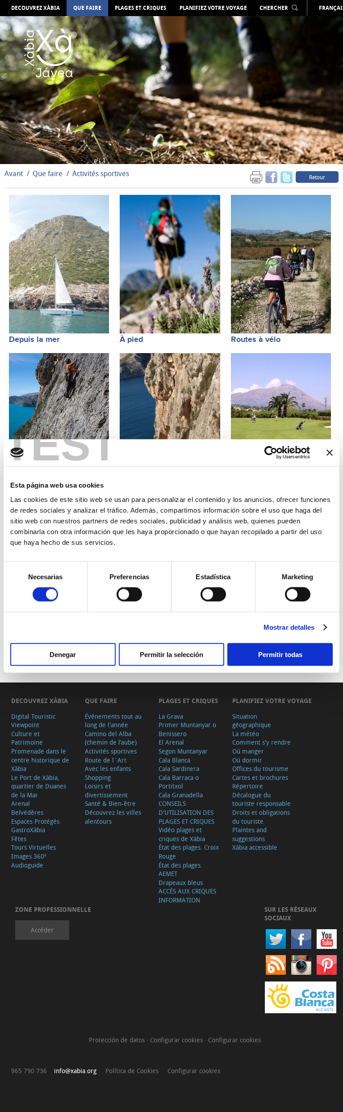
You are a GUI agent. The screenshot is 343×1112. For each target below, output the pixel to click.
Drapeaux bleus (181, 882)
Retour (317, 177)
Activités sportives (100, 173)
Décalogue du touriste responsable (261, 799)
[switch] (129, 594)
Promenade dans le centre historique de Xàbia (40, 760)
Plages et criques (140, 8)
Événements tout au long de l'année (113, 720)
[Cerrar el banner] (329, 453)
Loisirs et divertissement (106, 790)
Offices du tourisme (260, 768)
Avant (13, 173)
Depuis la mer (34, 340)
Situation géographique (251, 720)
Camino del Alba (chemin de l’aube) (111, 738)
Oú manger (248, 751)
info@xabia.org (75, 1070)
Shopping (98, 777)
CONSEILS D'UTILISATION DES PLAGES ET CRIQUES (186, 812)
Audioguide (27, 865)
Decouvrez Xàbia (35, 8)
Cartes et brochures (260, 777)
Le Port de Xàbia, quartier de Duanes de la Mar (38, 786)
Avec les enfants (108, 768)
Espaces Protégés (35, 821)
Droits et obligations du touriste (261, 817)
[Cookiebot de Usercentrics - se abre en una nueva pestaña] (271, 452)
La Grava (171, 716)
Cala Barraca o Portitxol (179, 782)
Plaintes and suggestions (249, 834)
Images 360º (28, 856)
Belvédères (27, 812)
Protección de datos (117, 1040)
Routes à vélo (255, 340)
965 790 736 (29, 1070)
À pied (131, 340)
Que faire (87, 8)
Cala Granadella (181, 795)
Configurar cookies (177, 1040)
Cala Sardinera (179, 768)
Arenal (20, 803)
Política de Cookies (132, 1070)
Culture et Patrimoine (27, 738)
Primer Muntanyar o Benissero (187, 729)
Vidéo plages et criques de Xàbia (182, 834)
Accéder (42, 930)
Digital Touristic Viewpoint (33, 720)
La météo (245, 733)
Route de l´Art (105, 760)
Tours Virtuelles (33, 847)
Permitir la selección (171, 654)
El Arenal (171, 742)
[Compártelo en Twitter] (286, 177)
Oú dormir (247, 760)
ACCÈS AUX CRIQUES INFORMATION (187, 895)
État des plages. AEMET (180, 869)
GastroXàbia (28, 830)
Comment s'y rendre (261, 742)
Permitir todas (280, 654)
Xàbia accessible (254, 847)
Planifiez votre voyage (213, 8)
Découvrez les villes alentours (113, 817)
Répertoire (247, 786)
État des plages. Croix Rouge (189, 851)
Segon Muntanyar (183, 751)
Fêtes (18, 838)
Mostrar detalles (289, 627)
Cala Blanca (174, 760)
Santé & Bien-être (110, 803)
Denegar (63, 654)
